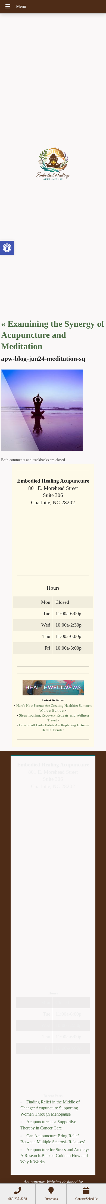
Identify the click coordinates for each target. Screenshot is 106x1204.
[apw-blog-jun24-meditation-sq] (42, 449)
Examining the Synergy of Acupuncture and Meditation (52, 335)
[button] (7, 248)
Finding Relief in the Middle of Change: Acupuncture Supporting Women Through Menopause (50, 1108)
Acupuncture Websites (42, 1182)
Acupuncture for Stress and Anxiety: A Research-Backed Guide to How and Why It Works (54, 1155)
